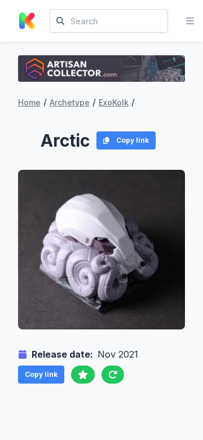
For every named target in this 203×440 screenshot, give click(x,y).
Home (29, 102)
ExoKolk (114, 102)
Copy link (132, 140)
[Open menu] (190, 21)
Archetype (70, 102)
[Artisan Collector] (101, 68)
